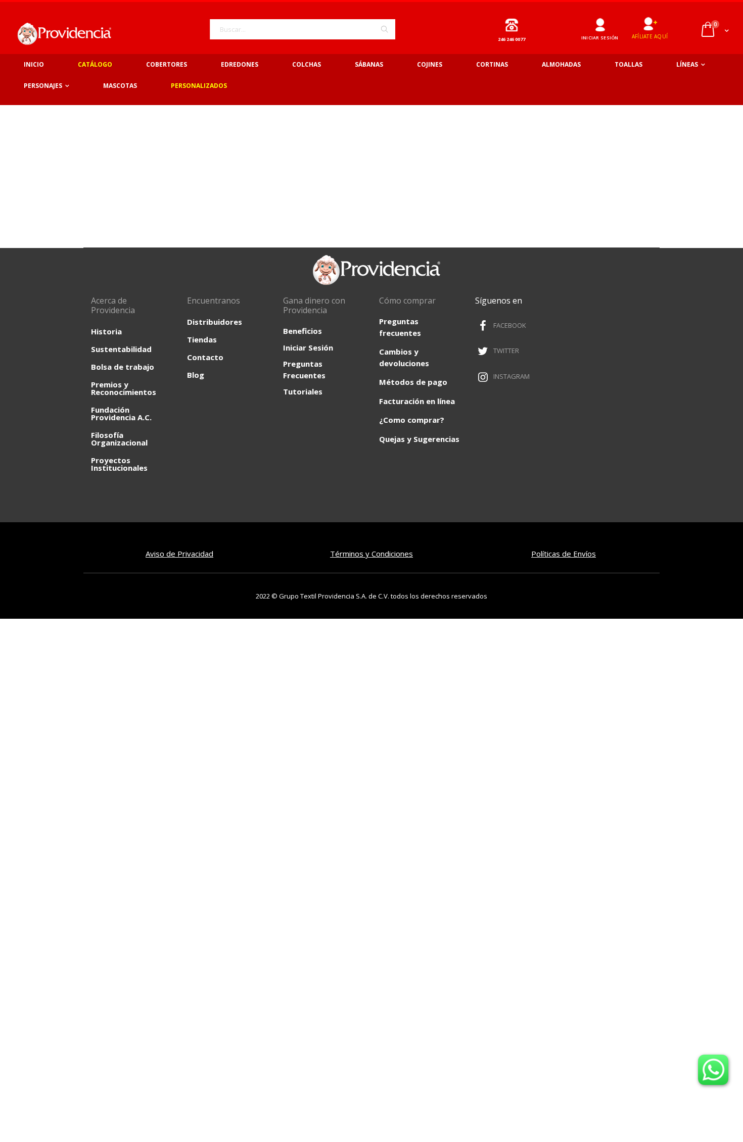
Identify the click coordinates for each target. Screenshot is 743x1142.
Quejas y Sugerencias (419, 439)
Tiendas (202, 339)
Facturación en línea (417, 401)
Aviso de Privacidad (179, 554)
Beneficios (302, 331)
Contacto (205, 357)
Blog (195, 375)
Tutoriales (302, 391)
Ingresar (600, 21)
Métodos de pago (413, 382)
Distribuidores (214, 322)
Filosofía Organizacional (119, 439)
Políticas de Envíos (563, 554)
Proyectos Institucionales (119, 464)
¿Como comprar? (411, 420)
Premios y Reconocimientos (123, 388)
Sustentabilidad (121, 349)
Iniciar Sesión (308, 347)
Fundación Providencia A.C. (121, 413)
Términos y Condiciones (371, 554)
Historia (106, 331)
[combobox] (303, 29)
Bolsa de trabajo (122, 367)
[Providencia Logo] (60, 33)
